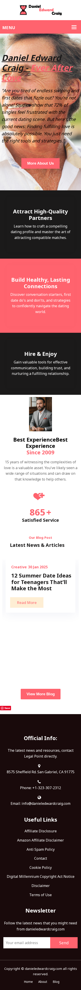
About (42, 981)
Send (64, 942)
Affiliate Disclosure (41, 831)
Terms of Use (40, 894)
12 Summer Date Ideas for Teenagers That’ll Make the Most (41, 582)
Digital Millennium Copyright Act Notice (40, 876)
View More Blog (41, 694)
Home (28, 981)
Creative (19, 567)
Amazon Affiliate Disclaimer (40, 840)
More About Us (40, 163)
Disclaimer (41, 885)
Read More (27, 602)
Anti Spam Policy (41, 849)
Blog (56, 981)
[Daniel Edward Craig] (40, 9)
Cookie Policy (40, 867)
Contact (40, 858)
